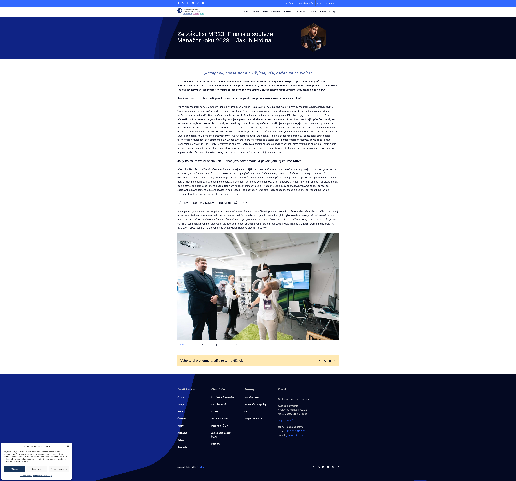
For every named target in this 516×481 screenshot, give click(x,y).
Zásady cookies (26, 476)
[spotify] (328, 467)
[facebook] (314, 467)
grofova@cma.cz (295, 435)
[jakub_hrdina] (313, 24)
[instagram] (333, 467)
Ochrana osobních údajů (42, 476)
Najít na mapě (285, 420)
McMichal (201, 467)
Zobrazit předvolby (59, 469)
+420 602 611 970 (295, 431)
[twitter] (319, 467)
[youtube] (338, 467)
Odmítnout (36, 469)
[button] (68, 446)
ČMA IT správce (186, 345)
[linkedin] (323, 467)
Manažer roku (210, 345)
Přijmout (14, 469)
